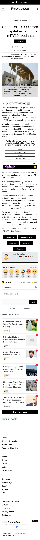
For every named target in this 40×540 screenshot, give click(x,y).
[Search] (37, 9)
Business (20, 41)
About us (5, 489)
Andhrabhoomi (8, 445)
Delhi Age (6, 479)
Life (3, 493)
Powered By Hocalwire (8, 535)
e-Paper (13, 2)
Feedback (6, 508)
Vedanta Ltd (10, 237)
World (4, 464)
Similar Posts (9, 419)
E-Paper (5, 505)
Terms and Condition (10, 501)
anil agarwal (20, 249)
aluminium (26, 243)
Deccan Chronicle (9, 441)
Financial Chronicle (10, 448)
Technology (7, 470)
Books (4, 457)
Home (4, 438)
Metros (4, 467)
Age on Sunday (22, 2)
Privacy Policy (8, 512)
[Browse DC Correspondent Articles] (6, 256)
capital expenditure (26, 237)
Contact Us (6, 515)
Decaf (4, 486)
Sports (4, 460)
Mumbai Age (7, 483)
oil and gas (12, 243)
